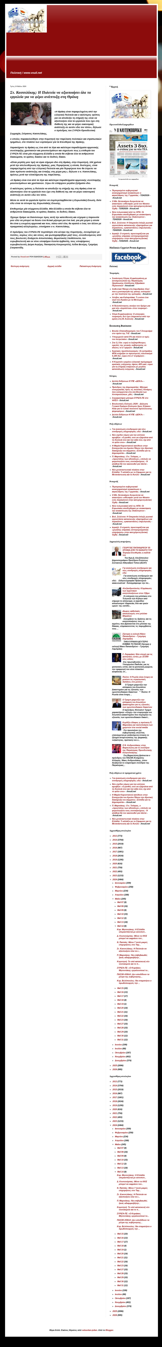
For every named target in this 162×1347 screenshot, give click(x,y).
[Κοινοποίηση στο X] (62, 257)
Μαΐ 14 (120, 926)
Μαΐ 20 (120, 1008)
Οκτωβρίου (120, 1053)
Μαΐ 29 (120, 1032)
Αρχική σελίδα (54, 266)
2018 (115, 856)
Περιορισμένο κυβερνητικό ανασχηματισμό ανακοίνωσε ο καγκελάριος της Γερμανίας (126, 192)
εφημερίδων (135, 179)
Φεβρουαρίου (121, 887)
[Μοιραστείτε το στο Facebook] (64, 257)
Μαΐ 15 (120, 988)
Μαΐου (118, 899)
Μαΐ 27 (120, 1024)
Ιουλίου (118, 1048)
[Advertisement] (81, 51)
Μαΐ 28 (120, 1028)
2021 (115, 867)
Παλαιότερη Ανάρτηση (90, 266)
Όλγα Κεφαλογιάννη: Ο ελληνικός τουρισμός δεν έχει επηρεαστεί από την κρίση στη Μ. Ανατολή (131, 316)
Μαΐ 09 (120, 910)
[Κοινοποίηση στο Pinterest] (67, 257)
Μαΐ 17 (120, 996)
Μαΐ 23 (120, 1020)
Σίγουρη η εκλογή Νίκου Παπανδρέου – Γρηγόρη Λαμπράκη (134, 636)
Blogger (109, 1330)
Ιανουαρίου (120, 883)
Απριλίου (119, 895)
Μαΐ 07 (120, 902)
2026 (115, 1069)
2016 (115, 848)
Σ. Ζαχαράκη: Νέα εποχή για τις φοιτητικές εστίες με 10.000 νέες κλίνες (138, 656)
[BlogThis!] (59, 257)
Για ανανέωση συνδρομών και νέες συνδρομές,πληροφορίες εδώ (137, 570)
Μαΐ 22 (120, 1016)
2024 (115, 879)
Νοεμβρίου (120, 1057)
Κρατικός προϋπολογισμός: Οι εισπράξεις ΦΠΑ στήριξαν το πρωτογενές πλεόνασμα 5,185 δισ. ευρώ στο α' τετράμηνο (132, 353)
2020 (115, 864)
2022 (115, 871)
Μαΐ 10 (120, 914)
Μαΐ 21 (120, 1012)
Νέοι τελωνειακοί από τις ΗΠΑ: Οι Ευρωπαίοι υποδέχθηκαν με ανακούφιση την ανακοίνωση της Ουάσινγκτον (131, 214)
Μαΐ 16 (120, 992)
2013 (115, 836)
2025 (115, 1065)
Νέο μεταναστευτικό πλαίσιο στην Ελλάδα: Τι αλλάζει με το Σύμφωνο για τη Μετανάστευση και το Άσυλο (131, 472)
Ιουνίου (118, 1045)
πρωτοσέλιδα (124, 179)
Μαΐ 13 (120, 922)
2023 (115, 875)
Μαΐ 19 (120, 1004)
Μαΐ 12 (120, 918)
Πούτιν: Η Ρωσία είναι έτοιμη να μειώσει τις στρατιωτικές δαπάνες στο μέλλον (138, 679)
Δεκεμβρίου (121, 1060)
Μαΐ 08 (120, 906)
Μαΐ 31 (120, 1040)
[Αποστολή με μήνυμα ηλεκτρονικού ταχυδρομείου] (57, 257)
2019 (115, 860)
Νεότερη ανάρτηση (20, 266)
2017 (115, 852)
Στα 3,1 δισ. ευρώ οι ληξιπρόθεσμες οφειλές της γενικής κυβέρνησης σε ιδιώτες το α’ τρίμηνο (129, 345)
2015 (115, 844)
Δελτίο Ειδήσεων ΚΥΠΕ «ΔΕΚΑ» (127, 381)
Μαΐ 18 (120, 1000)
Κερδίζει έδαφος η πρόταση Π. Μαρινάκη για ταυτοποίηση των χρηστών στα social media (138, 724)
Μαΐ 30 (120, 1036)
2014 (115, 840)
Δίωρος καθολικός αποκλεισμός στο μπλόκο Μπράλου (135, 613)
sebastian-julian (89, 1330)
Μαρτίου (119, 891)
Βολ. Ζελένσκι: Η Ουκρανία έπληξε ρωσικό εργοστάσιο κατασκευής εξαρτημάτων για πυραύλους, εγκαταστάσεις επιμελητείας (132, 225)
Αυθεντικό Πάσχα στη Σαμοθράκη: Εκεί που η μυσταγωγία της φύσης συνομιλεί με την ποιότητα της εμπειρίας (131, 291)
